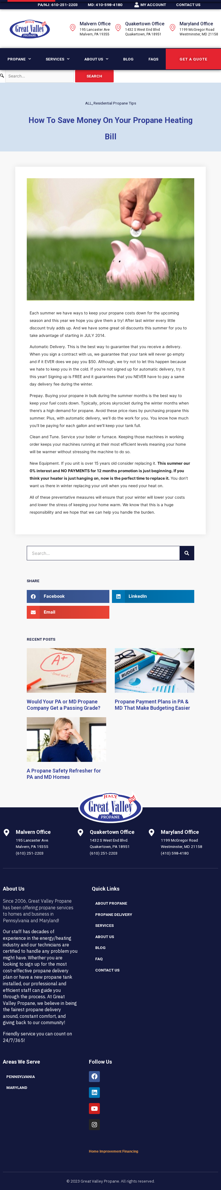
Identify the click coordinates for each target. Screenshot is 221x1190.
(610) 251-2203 (30, 853)
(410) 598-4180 (175, 853)
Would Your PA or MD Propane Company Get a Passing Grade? (63, 705)
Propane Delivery (113, 914)
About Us (93, 59)
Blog (128, 59)
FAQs (153, 59)
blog (100, 947)
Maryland (16, 1087)
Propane (16, 59)
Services (55, 59)
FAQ (99, 958)
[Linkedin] (94, 1092)
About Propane (111, 903)
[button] (68, 596)
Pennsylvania (20, 1076)
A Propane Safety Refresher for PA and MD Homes (64, 774)
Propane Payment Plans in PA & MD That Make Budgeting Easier (152, 705)
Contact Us (107, 970)
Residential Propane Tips (115, 103)
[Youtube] (94, 1108)
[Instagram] (94, 1124)
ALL (88, 103)
